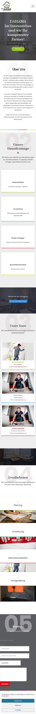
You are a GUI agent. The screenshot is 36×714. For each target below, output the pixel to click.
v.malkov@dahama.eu (20, 400)
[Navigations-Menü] (33, 6)
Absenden (4, 684)
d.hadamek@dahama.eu (20, 367)
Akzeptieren (18, 701)
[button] (18, 49)
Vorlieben (18, 710)
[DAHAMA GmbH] (6, 6)
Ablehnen (18, 705)
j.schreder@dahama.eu (19, 433)
